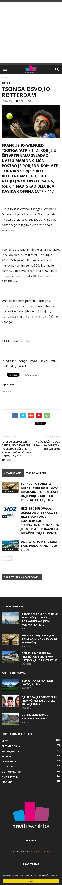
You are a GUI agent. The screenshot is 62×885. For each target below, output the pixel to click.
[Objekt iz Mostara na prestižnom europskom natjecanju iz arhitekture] (10, 657)
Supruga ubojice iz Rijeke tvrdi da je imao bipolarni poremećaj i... (39, 639)
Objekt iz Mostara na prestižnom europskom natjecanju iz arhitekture (39, 656)
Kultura (7, 781)
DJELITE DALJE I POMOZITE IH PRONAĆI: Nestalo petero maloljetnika (39, 700)
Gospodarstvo (11, 771)
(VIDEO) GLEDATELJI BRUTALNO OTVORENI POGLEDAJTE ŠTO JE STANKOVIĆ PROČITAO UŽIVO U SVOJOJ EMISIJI (16, 450)
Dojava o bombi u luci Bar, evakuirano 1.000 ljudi (39, 546)
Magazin (7, 756)
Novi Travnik (10, 776)
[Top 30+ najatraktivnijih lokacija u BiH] (10, 685)
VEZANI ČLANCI (13, 473)
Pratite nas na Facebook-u (22, 577)
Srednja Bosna (11, 746)
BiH (4, 516)
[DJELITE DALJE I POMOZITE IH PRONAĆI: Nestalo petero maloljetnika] (10, 701)
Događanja (9, 766)
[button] (57, 69)
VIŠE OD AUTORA (36, 473)
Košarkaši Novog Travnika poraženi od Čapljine (47, 445)
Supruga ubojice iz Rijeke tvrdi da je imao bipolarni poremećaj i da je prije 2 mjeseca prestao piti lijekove (39, 492)
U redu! (31, 881)
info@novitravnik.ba (40, 851)
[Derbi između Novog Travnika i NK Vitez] (10, 719)
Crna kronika (10, 491)
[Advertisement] (31, 32)
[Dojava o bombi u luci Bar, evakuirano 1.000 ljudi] (10, 545)
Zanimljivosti (10, 751)
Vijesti (4, 77)
